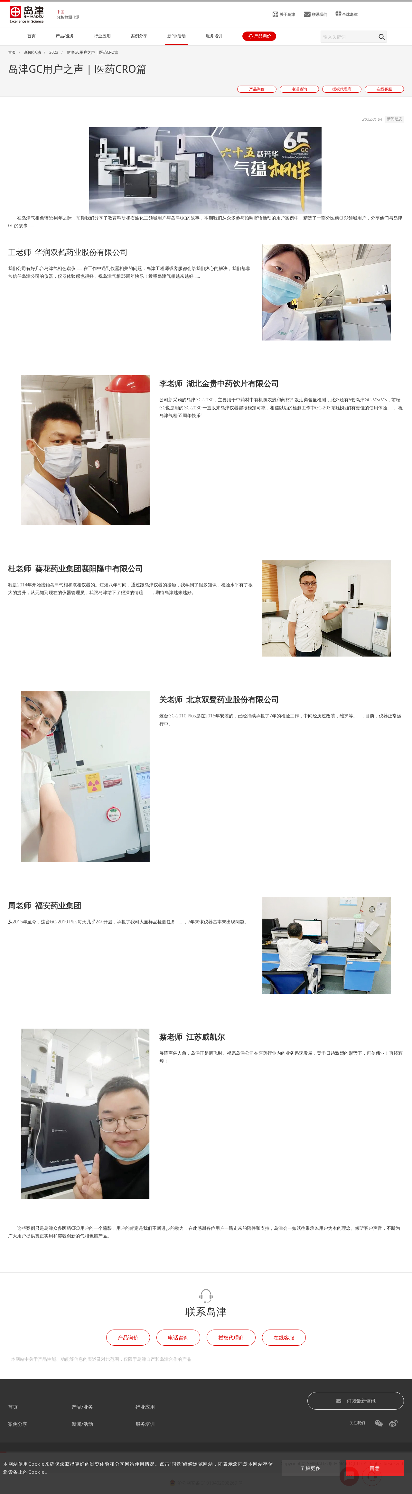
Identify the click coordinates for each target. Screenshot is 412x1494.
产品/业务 (82, 1407)
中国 (60, 11)
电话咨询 (178, 1337)
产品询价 (128, 1337)
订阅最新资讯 (361, 1400)
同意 (375, 1468)
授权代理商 (231, 1337)
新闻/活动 (82, 1424)
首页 (13, 1407)
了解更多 (310, 1468)
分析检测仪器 (68, 17)
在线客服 (284, 1337)
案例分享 (17, 1424)
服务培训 (145, 1424)
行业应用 (145, 1407)
